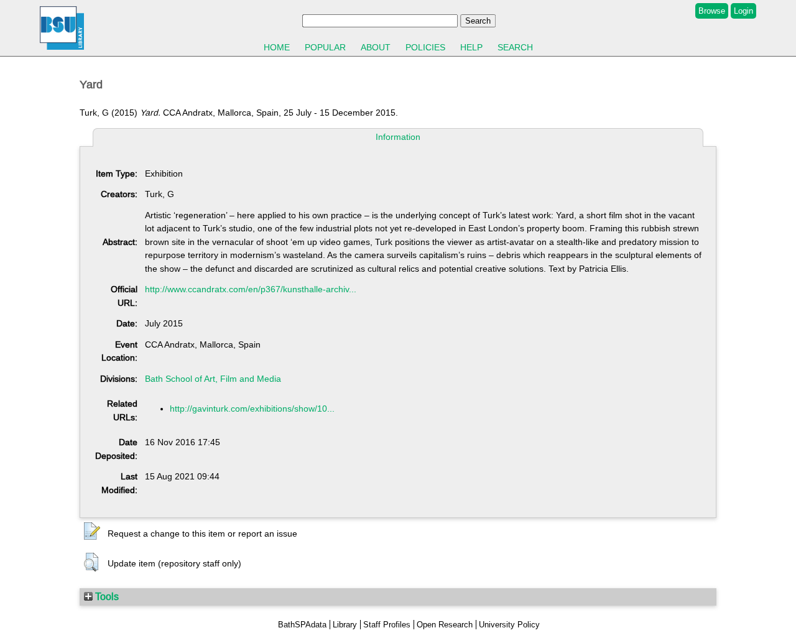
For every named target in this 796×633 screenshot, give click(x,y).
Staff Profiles (386, 624)
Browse (711, 11)
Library (345, 624)
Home (277, 47)
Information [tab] (398, 137)
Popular (325, 47)
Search (515, 47)
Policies (425, 47)
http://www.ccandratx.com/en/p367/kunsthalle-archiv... (250, 289)
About (376, 47)
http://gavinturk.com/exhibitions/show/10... (252, 409)
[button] (92, 531)
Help (471, 47)
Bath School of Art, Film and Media (213, 379)
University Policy (509, 624)
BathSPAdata (302, 624)
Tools (106, 596)
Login (743, 11)
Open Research (445, 624)
